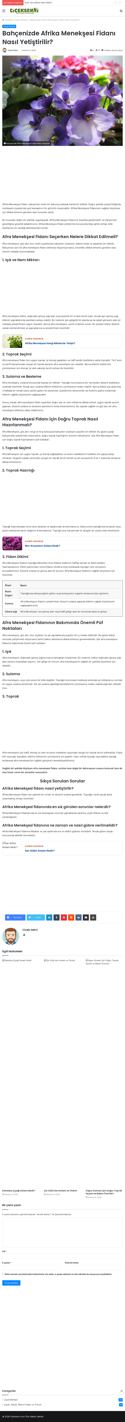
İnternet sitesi (72, 1262)
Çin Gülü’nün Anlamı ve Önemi (60, 1190)
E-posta (6, 1262)
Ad (4, 1251)
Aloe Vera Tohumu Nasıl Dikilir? (39, 2)
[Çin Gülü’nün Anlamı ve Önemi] (62, 1073)
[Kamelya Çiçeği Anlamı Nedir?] (20, 1073)
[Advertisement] (62, 176)
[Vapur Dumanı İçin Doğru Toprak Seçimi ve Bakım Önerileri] (104, 1073)
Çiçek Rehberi (21, 20)
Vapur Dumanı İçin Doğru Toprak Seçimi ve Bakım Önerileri (104, 1192)
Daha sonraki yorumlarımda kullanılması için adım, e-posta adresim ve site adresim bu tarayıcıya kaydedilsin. (58, 1274)
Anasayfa (8, 20)
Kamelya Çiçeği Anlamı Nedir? (18, 1190)
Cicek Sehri (13, 50)
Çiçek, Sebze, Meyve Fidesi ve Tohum (22, 1404)
